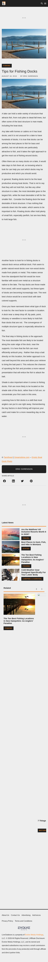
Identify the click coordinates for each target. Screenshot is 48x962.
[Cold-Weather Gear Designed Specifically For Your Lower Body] (11, 575)
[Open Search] (42, 3)
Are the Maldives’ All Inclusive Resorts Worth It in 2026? (33, 531)
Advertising (26, 915)
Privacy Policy (7, 921)
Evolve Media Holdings (34, 935)
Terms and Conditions (23, 921)
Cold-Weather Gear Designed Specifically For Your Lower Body (33, 572)
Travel (26, 538)
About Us (5, 915)
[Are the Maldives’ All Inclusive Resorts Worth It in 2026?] (11, 534)
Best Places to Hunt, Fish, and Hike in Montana (33, 543)
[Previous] (36, 589)
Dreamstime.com (21, 457)
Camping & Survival (32, 579)
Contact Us (15, 915)
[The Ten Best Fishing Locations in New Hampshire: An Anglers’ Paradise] (11, 560)
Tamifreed (8, 457)
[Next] (41, 589)
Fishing (6, 66)
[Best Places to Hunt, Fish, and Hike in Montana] (11, 547)
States (26, 548)
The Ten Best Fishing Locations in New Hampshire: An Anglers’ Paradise (32, 558)
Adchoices (36, 915)
